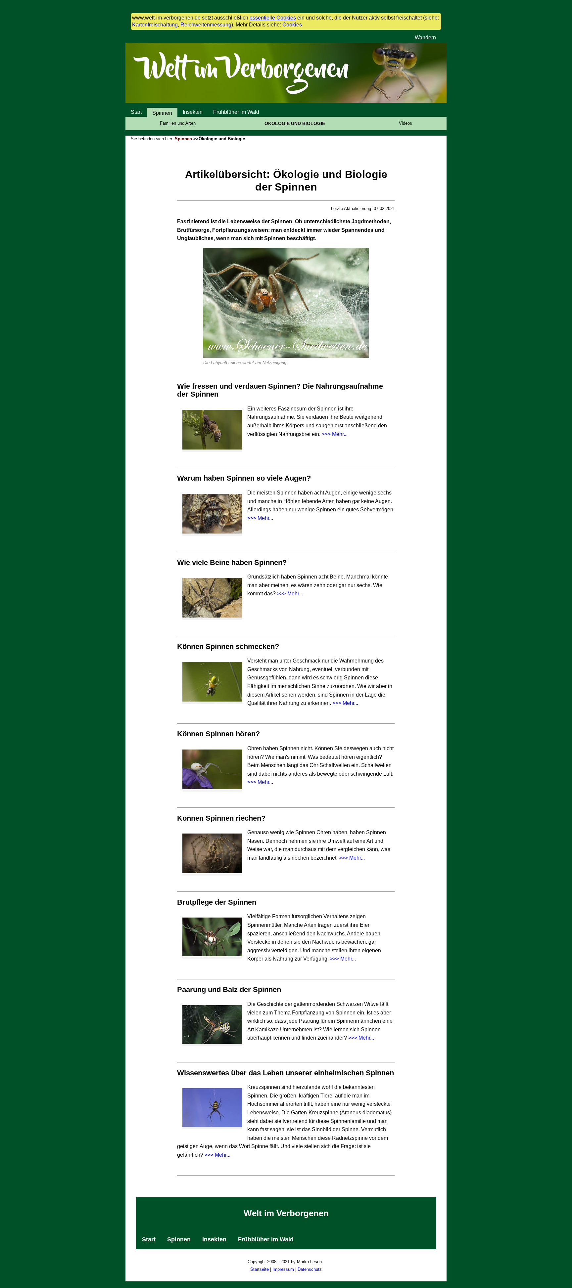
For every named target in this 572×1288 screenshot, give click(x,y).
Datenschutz (310, 1269)
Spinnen (162, 113)
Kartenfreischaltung (155, 24)
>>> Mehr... (335, 434)
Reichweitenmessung (205, 24)
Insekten (193, 112)
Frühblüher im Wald (236, 112)
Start (136, 112)
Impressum (283, 1269)
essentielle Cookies (273, 18)
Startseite (259, 1269)
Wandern (425, 37)
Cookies (292, 24)
